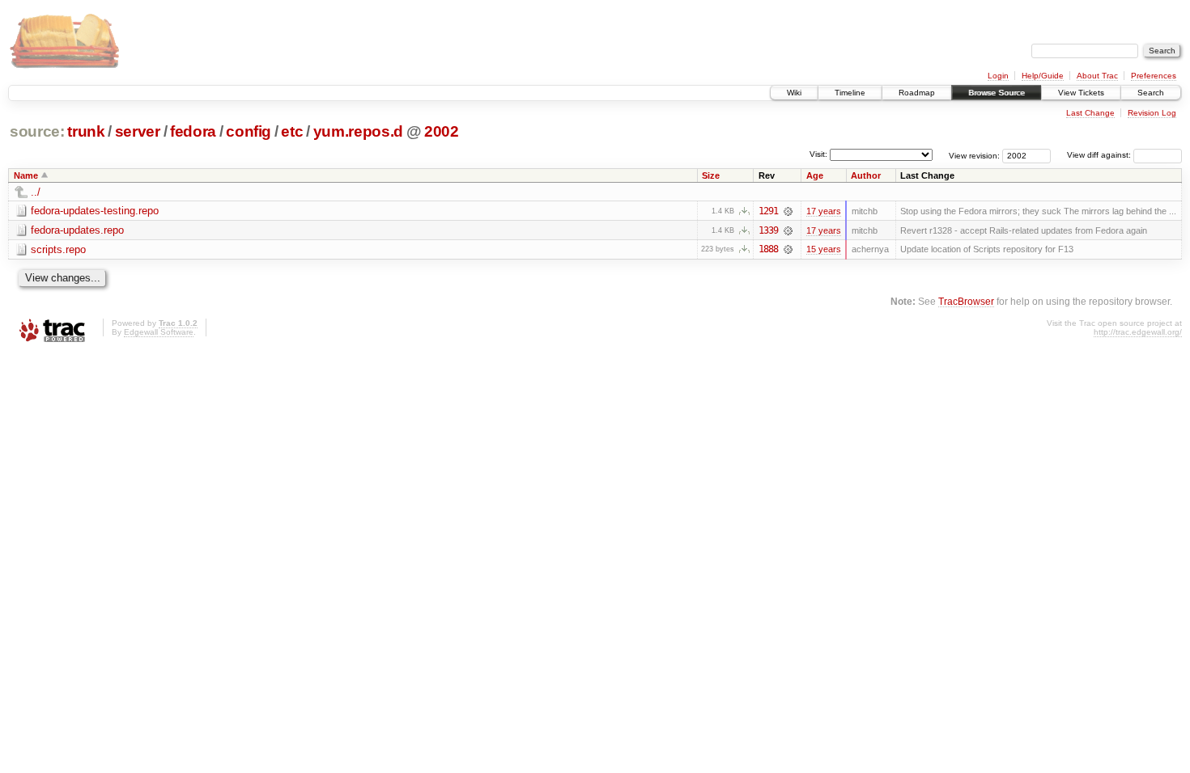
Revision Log (1152, 112)
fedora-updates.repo (77, 230)
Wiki (794, 92)
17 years (823, 211)
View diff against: (1100, 154)
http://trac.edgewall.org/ (1138, 331)
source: (37, 131)
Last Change (1090, 112)
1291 (768, 211)
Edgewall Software (158, 331)
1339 (768, 230)
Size (711, 175)
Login (998, 75)
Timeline (850, 92)
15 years (823, 249)
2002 (441, 131)
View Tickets (1081, 92)
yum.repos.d (358, 131)
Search (1150, 92)
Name (26, 175)
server (137, 131)
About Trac (1097, 75)
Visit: (818, 154)
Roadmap (917, 92)
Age (814, 175)
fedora (193, 131)
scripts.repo (58, 249)
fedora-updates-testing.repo (95, 211)
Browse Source (996, 92)
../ (35, 192)
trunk (85, 131)
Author (866, 175)
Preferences (1153, 75)
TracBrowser (966, 301)
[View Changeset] (788, 211)
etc (292, 131)
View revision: (974, 154)
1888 (768, 249)
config (248, 131)
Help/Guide (1043, 75)
